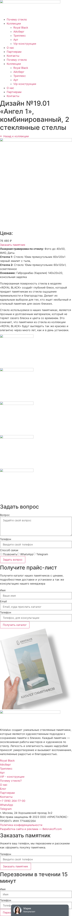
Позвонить (10, 554)
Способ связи (9, 550)
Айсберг (18, 31)
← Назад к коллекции (14, 136)
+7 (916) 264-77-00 (12, 800)
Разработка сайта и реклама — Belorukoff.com (31, 829)
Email (3, 601)
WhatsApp (26, 554)
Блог (3, 788)
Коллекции (14, 23)
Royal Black (20, 27)
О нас (10, 47)
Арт (15, 39)
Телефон (5, 539)
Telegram (42, 554)
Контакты (13, 55)
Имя (3, 590)
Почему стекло (17, 19)
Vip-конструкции (24, 43)
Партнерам (14, 51)
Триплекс (19, 35)
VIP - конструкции (12, 776)
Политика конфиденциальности (21, 825)
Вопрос (5, 515)
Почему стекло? (11, 780)
